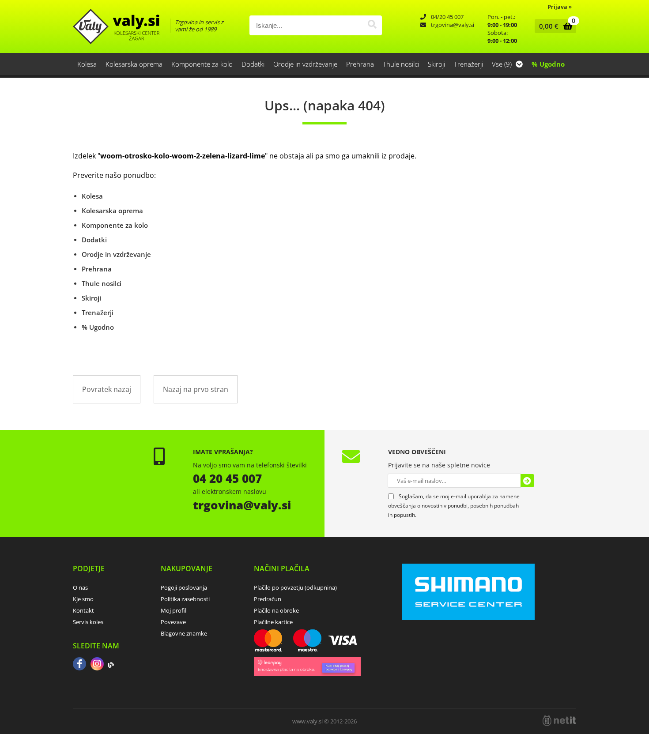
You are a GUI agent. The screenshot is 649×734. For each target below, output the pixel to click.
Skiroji (436, 64)
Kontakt (83, 610)
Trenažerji (468, 64)
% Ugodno (548, 64)
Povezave (173, 622)
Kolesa (87, 64)
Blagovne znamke (184, 633)
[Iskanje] (372, 25)
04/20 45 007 (447, 17)
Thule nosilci (401, 64)
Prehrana (360, 64)
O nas (80, 587)
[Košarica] (553, 26)
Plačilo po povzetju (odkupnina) (295, 587)
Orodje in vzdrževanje (305, 64)
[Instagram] (97, 665)
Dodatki (252, 64)
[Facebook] (79, 665)
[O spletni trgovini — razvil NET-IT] (559, 720)
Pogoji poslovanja (184, 587)
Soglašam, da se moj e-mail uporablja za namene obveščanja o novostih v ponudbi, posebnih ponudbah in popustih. (454, 506)
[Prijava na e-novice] (527, 480)
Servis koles (88, 622)
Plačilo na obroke (276, 610)
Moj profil (173, 610)
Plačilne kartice (273, 622)
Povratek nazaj (106, 389)
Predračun (267, 599)
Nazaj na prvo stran (195, 389)
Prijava (559, 7)
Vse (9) (502, 64)
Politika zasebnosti (185, 599)
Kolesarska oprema (134, 64)
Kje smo (83, 599)
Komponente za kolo (202, 64)
